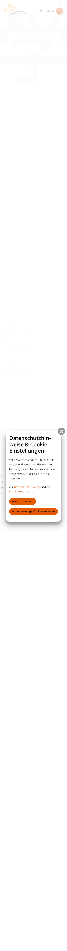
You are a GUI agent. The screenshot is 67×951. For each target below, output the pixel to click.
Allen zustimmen (22, 501)
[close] (61, 431)
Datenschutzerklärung (27, 487)
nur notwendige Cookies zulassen (33, 511)
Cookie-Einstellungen (21, 491)
